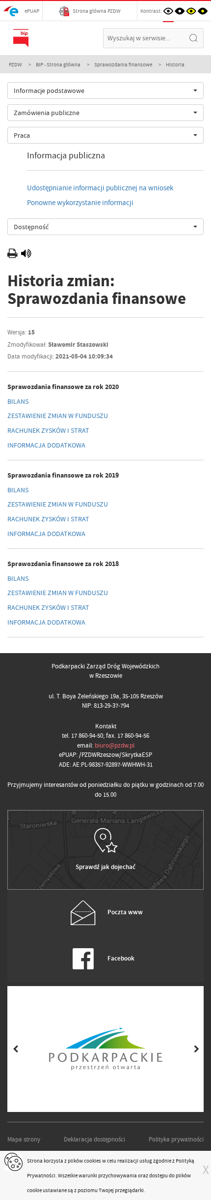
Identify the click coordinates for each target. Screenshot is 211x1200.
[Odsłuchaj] (26, 255)
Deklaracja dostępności (94, 1139)
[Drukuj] (13, 255)
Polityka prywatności (176, 1139)
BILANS (17, 401)
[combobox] (105, 90)
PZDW (15, 64)
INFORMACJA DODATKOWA (46, 445)
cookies (92, 1160)
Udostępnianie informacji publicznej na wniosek (100, 188)
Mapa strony (23, 1139)
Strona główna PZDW (96, 10)
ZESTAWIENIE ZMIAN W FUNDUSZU (57, 415)
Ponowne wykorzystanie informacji (80, 203)
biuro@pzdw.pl (114, 745)
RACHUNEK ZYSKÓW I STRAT (48, 430)
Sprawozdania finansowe (123, 64)
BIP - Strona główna (58, 64)
